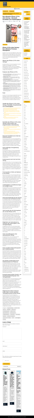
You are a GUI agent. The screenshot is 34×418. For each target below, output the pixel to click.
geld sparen (13, 309)
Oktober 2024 (26, 96)
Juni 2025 (25, 83)
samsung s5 (25, 241)
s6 (24, 233)
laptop (25, 199)
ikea (24, 186)
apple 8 (25, 133)
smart (25, 251)
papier (25, 225)
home (25, 177)
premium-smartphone (11, 316)
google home (26, 164)
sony (24, 256)
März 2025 (25, 88)
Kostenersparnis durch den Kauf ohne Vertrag (10, 109)
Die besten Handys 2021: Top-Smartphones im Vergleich (5, 380)
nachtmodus (12, 314)
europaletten (26, 147)
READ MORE (5, 404)
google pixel (25, 167)
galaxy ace (25, 155)
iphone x (25, 191)
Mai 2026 (25, 65)
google (25, 160)
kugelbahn (25, 196)
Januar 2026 (26, 72)
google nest (25, 165)
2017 (25, 110)
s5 (24, 232)
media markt (26, 209)
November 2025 (26, 75)
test (24, 264)
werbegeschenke (26, 270)
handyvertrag (26, 175)
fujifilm (25, 153)
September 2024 (26, 98)
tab (24, 261)
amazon (25, 126)
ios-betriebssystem (6, 311)
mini (24, 214)
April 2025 (25, 86)
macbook (25, 206)
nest (24, 219)
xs (24, 272)
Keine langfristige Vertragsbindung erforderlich (10, 108)
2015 (25, 107)
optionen (4, 316)
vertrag (4, 319)
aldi (24, 125)
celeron (25, 141)
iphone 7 (25, 188)
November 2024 (26, 94)
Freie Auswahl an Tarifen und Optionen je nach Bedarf (11, 110)
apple (25, 131)
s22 (24, 230)
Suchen (26, 11)
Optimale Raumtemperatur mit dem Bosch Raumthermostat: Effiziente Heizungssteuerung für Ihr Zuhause (27, 37)
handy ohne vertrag (27, 172)
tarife (13, 317)
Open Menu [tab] (18, 8)
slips (24, 249)
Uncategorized (12, 11)
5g (24, 120)
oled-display (18, 314)
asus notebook (26, 136)
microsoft (25, 212)
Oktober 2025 (26, 77)
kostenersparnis (13, 312)
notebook (25, 220)
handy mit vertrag (26, 170)
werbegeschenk (26, 269)
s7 (24, 235)
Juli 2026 (25, 62)
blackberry (25, 138)
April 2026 (25, 67)
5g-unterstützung (10, 307)
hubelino (25, 183)
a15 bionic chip (17, 307)
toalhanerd (11, 21)
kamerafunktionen (6, 312)
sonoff (25, 254)
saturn (25, 246)
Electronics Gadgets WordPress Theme (14, 416)
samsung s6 (25, 243)
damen (25, 146)
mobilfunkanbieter (6, 314)
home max (25, 178)
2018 (25, 112)
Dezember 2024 (26, 93)
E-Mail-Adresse (5, 346)
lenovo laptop (26, 204)
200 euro (25, 105)
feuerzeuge (25, 149)
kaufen (25, 193)
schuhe (25, 248)
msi (24, 217)
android (25, 130)
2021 (25, 117)
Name (4, 341)
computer (25, 144)
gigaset (25, 158)
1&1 (24, 104)
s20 (24, 227)
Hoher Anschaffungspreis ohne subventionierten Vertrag (12, 126)
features (4, 309)
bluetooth (25, 139)
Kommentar (4, 326)
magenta (25, 207)
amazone (25, 128)
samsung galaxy (26, 238)
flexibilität (8, 309)
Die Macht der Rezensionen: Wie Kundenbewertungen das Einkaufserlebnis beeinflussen (19, 383)
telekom (25, 262)
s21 (24, 228)
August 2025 (26, 80)
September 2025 (26, 78)
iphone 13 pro (13, 311)
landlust (25, 198)
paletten (25, 222)
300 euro (25, 118)
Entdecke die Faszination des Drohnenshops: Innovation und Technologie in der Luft (12, 380)
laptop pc (25, 201)
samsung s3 (25, 240)
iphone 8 (25, 190)
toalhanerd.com (7, 6)
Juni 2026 (25, 64)
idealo (25, 185)
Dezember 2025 (26, 73)
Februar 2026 (26, 70)
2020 (25, 115)
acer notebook (26, 123)
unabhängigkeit (17, 317)
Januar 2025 (26, 91)
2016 (25, 109)
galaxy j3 (25, 156)
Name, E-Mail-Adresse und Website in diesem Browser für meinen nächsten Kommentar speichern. (12, 357)
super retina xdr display (7, 317)
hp (24, 180)
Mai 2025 (25, 85)
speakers (25, 259)
